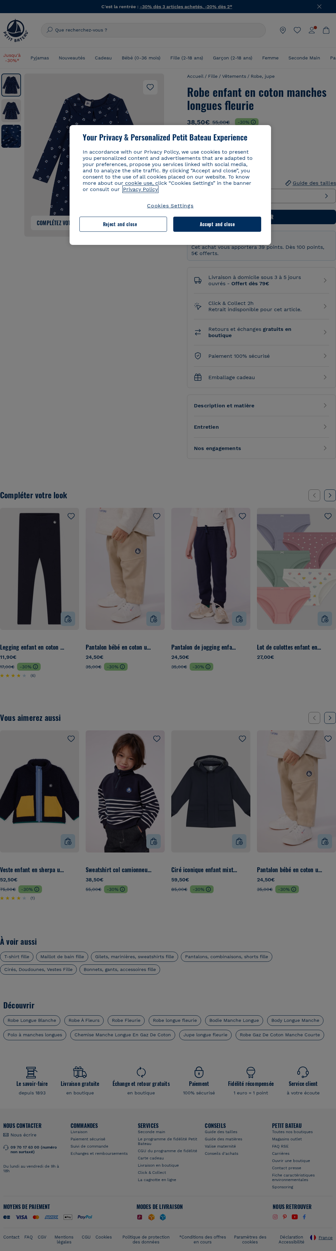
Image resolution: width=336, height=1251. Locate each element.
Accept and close (217, 224)
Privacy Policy (140, 189)
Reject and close (120, 224)
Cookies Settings (170, 206)
